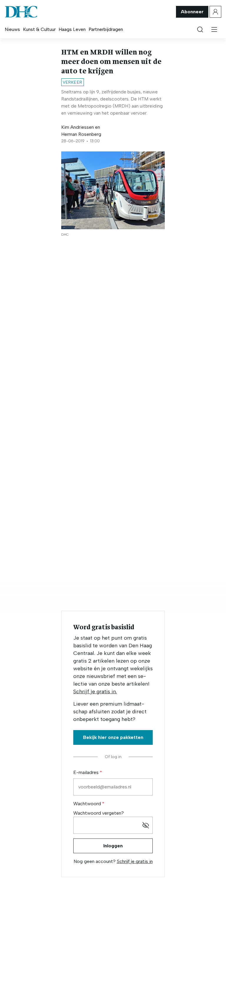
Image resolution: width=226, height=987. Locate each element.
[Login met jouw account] (215, 12)
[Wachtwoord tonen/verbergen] (145, 825)
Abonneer (192, 11)
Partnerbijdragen (106, 29)
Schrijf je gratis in (135, 861)
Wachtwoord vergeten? (98, 813)
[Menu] (214, 29)
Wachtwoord (87, 803)
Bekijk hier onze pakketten (113, 737)
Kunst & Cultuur (39, 29)
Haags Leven (72, 29)
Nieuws (12, 29)
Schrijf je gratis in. (95, 691)
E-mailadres (86, 772)
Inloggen (113, 846)
